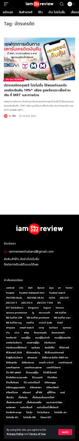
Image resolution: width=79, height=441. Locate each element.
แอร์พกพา (11, 407)
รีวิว (14, 116)
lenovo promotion (16, 313)
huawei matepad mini (31, 293)
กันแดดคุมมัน (40, 332)
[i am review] (39, 4)
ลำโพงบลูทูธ (50, 382)
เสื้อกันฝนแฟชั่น (34, 402)
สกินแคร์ (26, 392)
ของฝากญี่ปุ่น (33, 342)
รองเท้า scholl (46, 362)
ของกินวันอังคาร (14, 342)
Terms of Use (37, 434)
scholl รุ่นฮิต (45, 322)
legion (47, 308)
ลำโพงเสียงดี (52, 387)
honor (69, 288)
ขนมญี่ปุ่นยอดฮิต (62, 337)
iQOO (52, 298)
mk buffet (60, 313)
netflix (30, 322)
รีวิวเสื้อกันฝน (12, 382)
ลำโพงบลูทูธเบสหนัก (15, 387)
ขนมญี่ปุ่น (25, 337)
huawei (10, 293)
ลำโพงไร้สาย (12, 392)
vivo (16, 332)
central (10, 288)
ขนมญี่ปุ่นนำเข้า (42, 337)
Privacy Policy (15, 434)
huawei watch (57, 293)
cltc (21, 288)
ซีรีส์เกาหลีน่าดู (33, 352)
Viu (8, 332)
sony (41, 327)
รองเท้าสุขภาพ (13, 367)
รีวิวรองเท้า (37, 377)
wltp (26, 332)
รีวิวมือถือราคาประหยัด (16, 377)
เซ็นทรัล (10, 397)
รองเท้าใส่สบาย (53, 367)
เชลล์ (62, 392)
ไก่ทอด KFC (46, 417)
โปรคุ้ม (29, 412)
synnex (67, 327)
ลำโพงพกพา (36, 387)
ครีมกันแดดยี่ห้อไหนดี (16, 347)
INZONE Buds (14, 298)
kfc (59, 303)
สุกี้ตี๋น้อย (51, 392)
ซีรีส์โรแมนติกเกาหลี (54, 352)
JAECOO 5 (11, 303)
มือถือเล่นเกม (28, 362)
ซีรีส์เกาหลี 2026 (14, 352)
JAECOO (64, 298)
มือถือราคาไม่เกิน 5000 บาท (55, 357)
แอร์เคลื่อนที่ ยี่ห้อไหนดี (47, 407)
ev (59, 288)
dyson (40, 288)
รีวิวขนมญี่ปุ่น (32, 372)
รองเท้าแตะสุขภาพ (33, 367)
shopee (10, 327)
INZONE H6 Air (35, 298)
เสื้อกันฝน (23, 397)
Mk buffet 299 (14, 317)
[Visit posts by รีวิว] (6, 116)
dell (30, 288)
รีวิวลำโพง (52, 377)
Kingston (33, 308)
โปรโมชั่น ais (60, 412)
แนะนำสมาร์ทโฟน (54, 402)
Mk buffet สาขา (62, 317)
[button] (65, 432)
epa (51, 288)
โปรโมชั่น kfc (12, 417)
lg (33, 313)
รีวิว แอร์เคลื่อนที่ (32, 382)
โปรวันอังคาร (43, 412)
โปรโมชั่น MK (29, 417)
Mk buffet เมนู (14, 322)
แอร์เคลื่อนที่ (26, 407)
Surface (53, 327)
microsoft (44, 313)
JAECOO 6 (26, 303)
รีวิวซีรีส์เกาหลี (50, 372)
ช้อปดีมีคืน (50, 347)
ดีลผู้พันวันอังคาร (14, 357)
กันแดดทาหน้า (58, 332)
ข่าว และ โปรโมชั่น (14, 79)
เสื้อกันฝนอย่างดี (14, 402)
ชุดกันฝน (35, 347)
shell (60, 322)
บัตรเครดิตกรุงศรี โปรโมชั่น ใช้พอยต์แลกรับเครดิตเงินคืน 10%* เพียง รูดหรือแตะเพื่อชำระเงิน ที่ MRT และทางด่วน (37, 90)
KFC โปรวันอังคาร (14, 308)
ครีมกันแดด (50, 342)
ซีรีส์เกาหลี (64, 347)
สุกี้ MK (38, 392)
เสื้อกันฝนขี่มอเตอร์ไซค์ (43, 397)
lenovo (60, 308)
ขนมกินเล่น (11, 337)
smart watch (27, 327)
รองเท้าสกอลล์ (65, 362)
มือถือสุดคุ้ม (11, 362)
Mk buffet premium (38, 317)
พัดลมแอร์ (32, 357)
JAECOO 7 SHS (45, 303)
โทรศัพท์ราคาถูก (13, 412)
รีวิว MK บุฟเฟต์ (13, 372)
